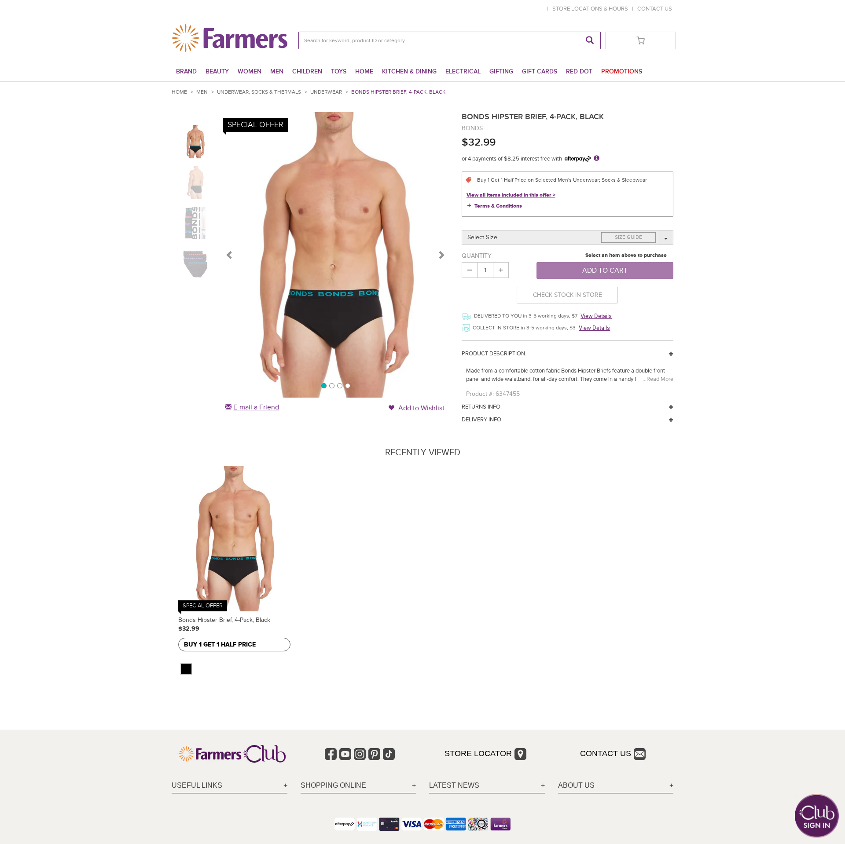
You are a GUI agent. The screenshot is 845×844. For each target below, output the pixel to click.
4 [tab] (347, 385)
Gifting (501, 71)
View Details (596, 315)
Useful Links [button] (197, 785)
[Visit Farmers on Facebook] (331, 754)
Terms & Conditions (498, 206)
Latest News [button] (454, 785)
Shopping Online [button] (333, 785)
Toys (338, 71)
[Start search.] (590, 40)
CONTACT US (654, 8)
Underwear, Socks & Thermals (259, 92)
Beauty (217, 71)
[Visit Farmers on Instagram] (360, 754)
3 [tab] (339, 385)
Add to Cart (605, 270)
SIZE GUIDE (628, 237)
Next (441, 254)
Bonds (472, 128)
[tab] (229, 785)
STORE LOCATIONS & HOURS (591, 8)
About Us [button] (576, 785)
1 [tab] (323, 385)
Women (249, 71)
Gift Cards (539, 71)
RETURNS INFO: (482, 406)
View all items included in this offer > (511, 195)
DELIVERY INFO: (482, 419)
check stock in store (567, 295)
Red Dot (579, 71)
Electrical (463, 71)
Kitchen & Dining (409, 71)
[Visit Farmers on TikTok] (389, 754)
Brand (186, 71)
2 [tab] (331, 385)
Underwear (326, 92)
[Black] (186, 669)
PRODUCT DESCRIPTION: (494, 353)
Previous (229, 254)
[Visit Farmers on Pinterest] (374, 754)
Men (276, 71)
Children (307, 71)
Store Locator (478, 753)
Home (364, 71)
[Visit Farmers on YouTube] (345, 754)
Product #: (480, 394)
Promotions (621, 71)
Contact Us (605, 753)
